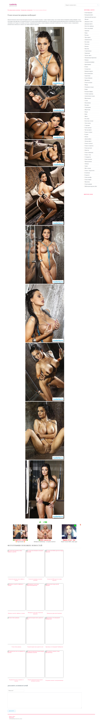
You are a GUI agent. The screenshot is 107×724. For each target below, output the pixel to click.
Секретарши (88, 107)
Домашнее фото (89, 23)
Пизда (86, 111)
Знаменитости (88, 39)
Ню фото (87, 105)
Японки (87, 46)
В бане (86, 66)
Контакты (11, 717)
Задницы (87, 30)
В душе (86, 134)
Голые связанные (89, 152)
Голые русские (88, 148)
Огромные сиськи (89, 87)
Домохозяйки (88, 139)
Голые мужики (88, 159)
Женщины (87, 80)
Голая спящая (88, 179)
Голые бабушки (88, 78)
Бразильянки (88, 64)
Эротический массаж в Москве (90, 18)
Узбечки (87, 163)
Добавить (11, 710)
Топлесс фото (88, 55)
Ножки (86, 136)
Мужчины (87, 181)
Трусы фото (87, 37)
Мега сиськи (88, 168)
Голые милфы (88, 177)
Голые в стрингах (89, 145)
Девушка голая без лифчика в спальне (16, 613)
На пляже (87, 42)
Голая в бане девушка (16, 646)
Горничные (87, 75)
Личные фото (88, 141)
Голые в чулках (88, 132)
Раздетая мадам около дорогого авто (35, 646)
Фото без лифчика (89, 26)
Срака (86, 166)
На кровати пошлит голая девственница (54, 680)
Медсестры (87, 109)
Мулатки (87, 48)
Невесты (87, 150)
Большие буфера (89, 91)
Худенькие (87, 53)
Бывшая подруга (89, 71)
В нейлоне (87, 172)
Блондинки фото (89, 15)
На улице (87, 118)
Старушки (87, 125)
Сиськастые (88, 69)
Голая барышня (88, 12)
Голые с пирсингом (89, 170)
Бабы (86, 114)
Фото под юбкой (89, 28)
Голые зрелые (88, 127)
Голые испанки (88, 82)
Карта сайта (12, 716)
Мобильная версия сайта (91, 186)
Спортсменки (88, 51)
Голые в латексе (89, 143)
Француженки (88, 161)
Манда (86, 84)
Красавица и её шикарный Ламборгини (54, 646)
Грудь (86, 32)
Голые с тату (88, 154)
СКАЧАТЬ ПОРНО (89, 62)
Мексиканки (88, 98)
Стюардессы (88, 157)
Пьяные (87, 60)
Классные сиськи (89, 121)
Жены (86, 116)
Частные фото (88, 130)
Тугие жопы (88, 123)
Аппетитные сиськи (90, 96)
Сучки (86, 100)
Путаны (87, 35)
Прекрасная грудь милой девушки (54, 613)
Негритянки (88, 102)
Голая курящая (88, 184)
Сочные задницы (89, 93)
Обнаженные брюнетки (90, 57)
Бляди (86, 89)
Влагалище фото (89, 73)
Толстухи (87, 44)
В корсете (87, 175)
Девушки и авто (89, 21)
